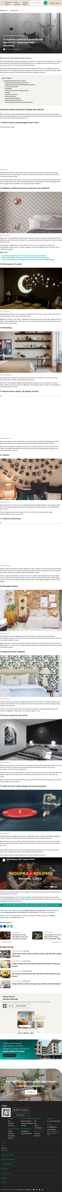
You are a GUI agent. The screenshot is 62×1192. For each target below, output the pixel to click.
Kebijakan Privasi (28, 1189)
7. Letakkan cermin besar (11, 94)
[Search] (45, 3)
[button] (55, 3)
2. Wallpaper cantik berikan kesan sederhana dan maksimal (20, 84)
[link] (18, 1006)
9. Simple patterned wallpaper (12, 98)
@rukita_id (44, 915)
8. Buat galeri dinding (10, 96)
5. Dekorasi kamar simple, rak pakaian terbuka (16, 90)
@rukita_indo (4, 917)
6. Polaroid (7, 92)
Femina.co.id (7, 633)
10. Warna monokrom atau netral (13, 100)
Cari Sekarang (31, 1092)
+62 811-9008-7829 (54, 1121)
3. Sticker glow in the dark (11, 86)
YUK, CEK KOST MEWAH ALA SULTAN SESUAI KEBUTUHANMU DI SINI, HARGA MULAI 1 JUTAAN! (31, 905)
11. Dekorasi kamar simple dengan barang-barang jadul (19, 102)
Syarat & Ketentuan (19, 1189)
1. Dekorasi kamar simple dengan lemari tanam (17, 82)
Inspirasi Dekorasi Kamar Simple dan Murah (15, 80)
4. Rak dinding (8, 88)
